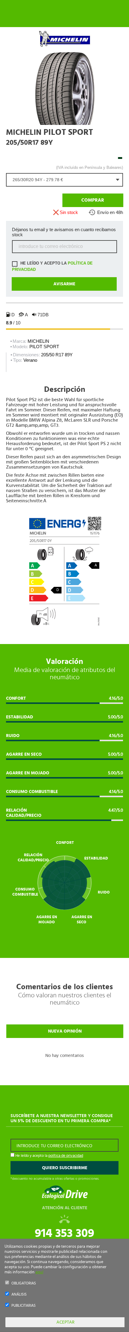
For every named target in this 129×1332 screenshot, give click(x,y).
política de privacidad (65, 1156)
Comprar (92, 200)
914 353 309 (64, 1233)
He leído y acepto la (52, 266)
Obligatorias (23, 1283)
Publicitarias (23, 1306)
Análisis (19, 1294)
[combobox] (64, 180)
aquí (39, 1272)
